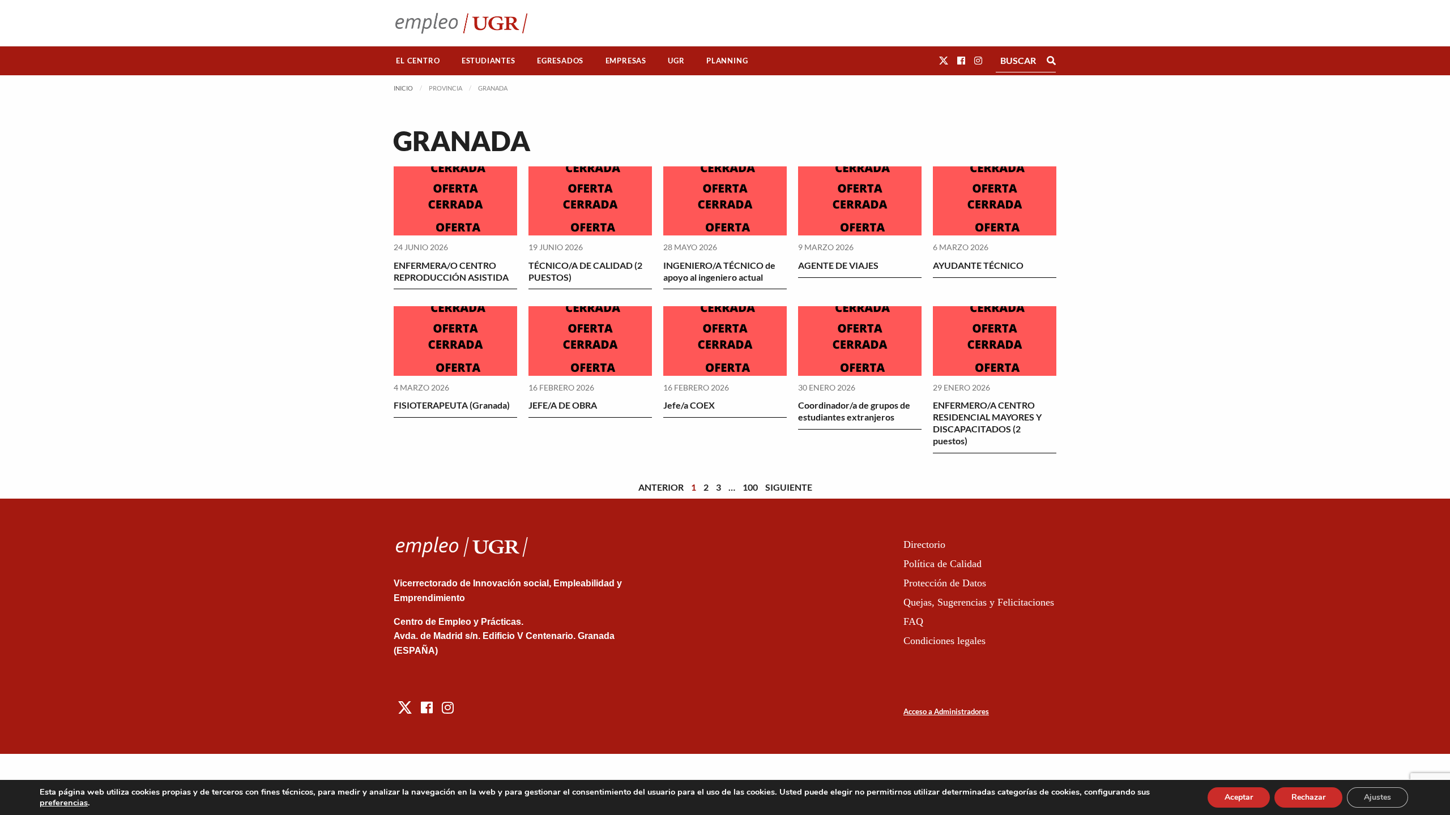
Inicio (403, 88)
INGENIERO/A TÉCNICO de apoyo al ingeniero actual (719, 271)
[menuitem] (418, 60)
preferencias (64, 802)
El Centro (418, 60)
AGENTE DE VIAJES (838, 265)
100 (750, 487)
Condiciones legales (944, 640)
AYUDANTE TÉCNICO (978, 265)
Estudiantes (488, 60)
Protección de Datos (944, 583)
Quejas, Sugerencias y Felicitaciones (978, 602)
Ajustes (1377, 797)
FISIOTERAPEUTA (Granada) (452, 405)
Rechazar (1308, 797)
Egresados (560, 60)
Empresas (625, 60)
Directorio (924, 544)
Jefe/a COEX (689, 405)
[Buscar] (1051, 60)
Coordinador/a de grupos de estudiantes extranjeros (854, 411)
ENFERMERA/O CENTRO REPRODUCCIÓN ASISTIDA (451, 271)
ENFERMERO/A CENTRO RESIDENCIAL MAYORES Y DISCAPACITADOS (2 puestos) (987, 422)
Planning (727, 60)
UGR (676, 60)
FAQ (913, 621)
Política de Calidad (942, 563)
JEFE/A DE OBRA (562, 405)
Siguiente (788, 487)
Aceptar (1239, 797)
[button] (944, 60)
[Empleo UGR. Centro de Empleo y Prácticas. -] (461, 23)
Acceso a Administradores (946, 711)
